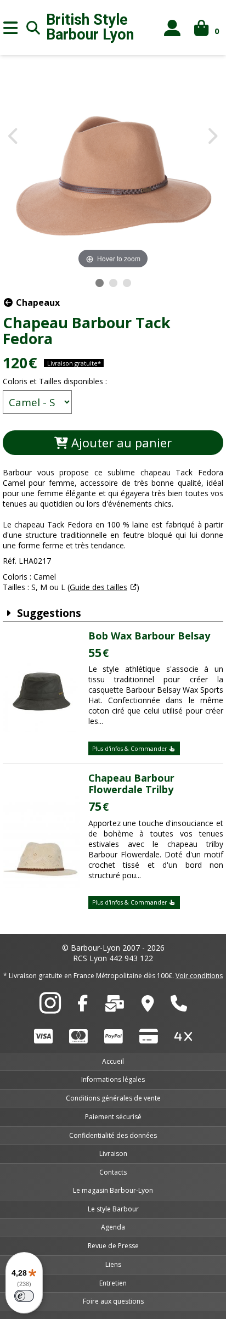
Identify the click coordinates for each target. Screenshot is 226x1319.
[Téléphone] (179, 1006)
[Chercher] (33, 27)
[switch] (24, 1296)
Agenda (113, 1227)
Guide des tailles (98, 587)
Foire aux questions (113, 1301)
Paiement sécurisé (113, 1116)
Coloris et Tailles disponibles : (55, 381)
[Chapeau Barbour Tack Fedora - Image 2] (113, 283)
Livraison (113, 1153)
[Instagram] (50, 1008)
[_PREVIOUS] (14, 137)
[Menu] (10, 27)
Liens (113, 1264)
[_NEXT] (212, 137)
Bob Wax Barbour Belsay (149, 635)
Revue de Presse (113, 1245)
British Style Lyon (90, 27)
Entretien (113, 1283)
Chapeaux (37, 302)
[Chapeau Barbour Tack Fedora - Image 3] (127, 283)
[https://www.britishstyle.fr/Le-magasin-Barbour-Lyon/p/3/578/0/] (148, 1006)
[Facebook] (82, 1006)
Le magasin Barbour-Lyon (113, 1190)
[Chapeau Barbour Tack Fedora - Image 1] (99, 283)
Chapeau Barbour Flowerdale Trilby (131, 783)
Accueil (113, 1061)
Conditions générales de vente (113, 1098)
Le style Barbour (113, 1209)
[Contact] (114, 1006)
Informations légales (113, 1079)
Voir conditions (199, 975)
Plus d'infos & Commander (130, 749)
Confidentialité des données (113, 1135)
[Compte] (172, 28)
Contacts (113, 1172)
